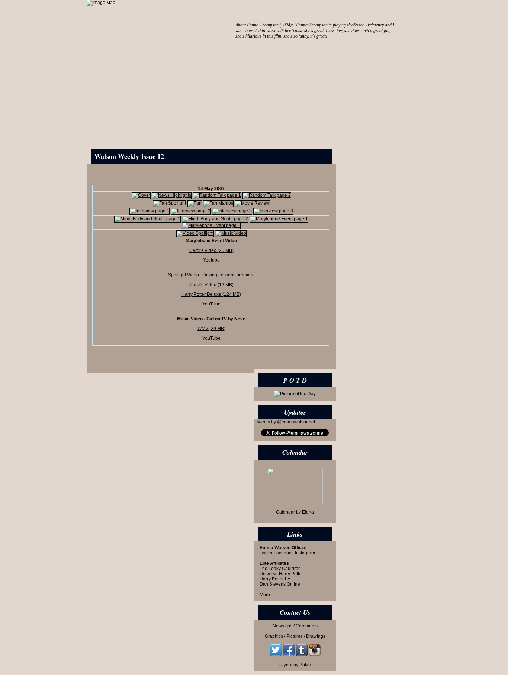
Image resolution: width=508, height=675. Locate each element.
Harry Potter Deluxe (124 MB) (211, 294)
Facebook (284, 553)
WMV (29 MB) (211, 328)
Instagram (305, 553)
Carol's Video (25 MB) (211, 250)
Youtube (211, 260)
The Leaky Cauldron (280, 568)
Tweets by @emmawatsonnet (285, 422)
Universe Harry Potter (281, 573)
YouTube (211, 304)
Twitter (266, 553)
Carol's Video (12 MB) (211, 284)
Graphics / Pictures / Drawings (295, 636)
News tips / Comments (295, 625)
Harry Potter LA (275, 579)
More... (266, 594)
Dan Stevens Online (280, 584)
